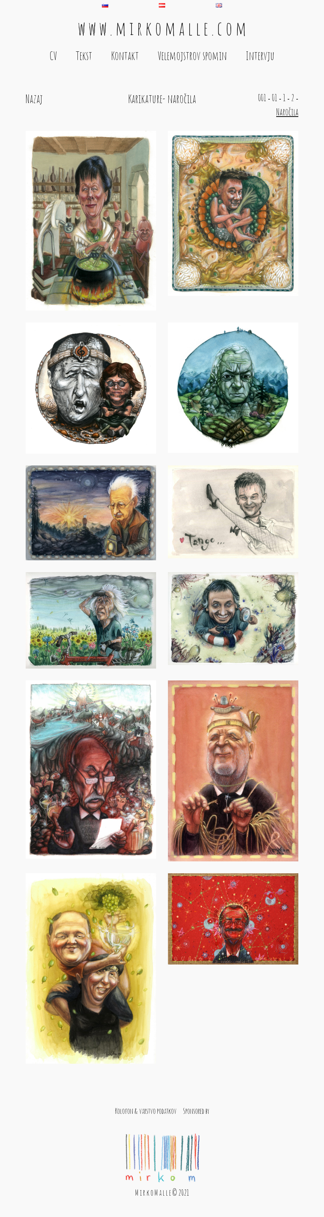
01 (274, 98)
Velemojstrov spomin (192, 56)
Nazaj (34, 99)
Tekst (84, 56)
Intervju (260, 56)
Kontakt (125, 56)
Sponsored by (196, 1111)
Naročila (287, 112)
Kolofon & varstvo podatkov (146, 1111)
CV (53, 56)
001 (262, 98)
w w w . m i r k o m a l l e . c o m (162, 28)
